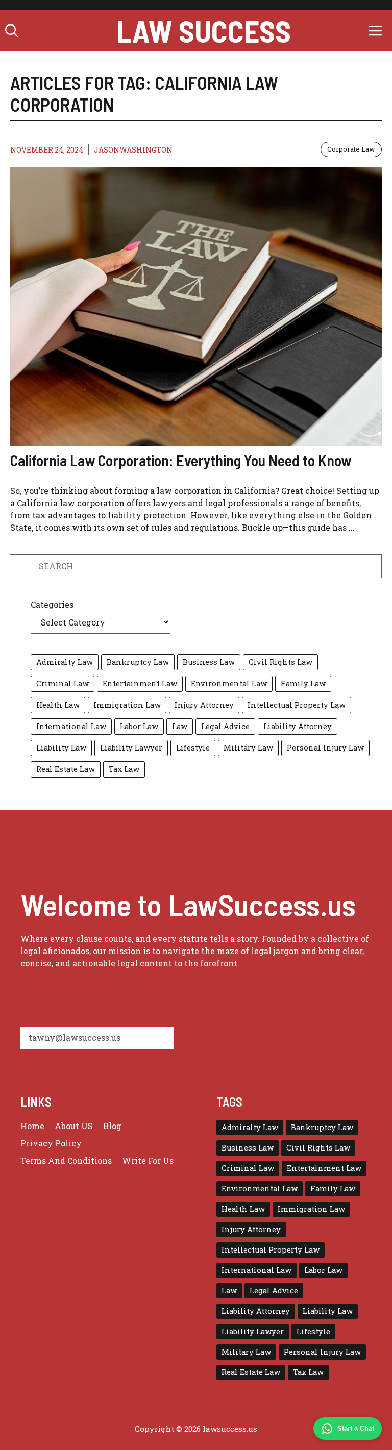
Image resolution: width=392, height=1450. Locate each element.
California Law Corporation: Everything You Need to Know (180, 460)
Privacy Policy (51, 1143)
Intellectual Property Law (297, 705)
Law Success (203, 30)
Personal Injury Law (325, 748)
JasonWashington (133, 150)
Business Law (209, 662)
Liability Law (61, 748)
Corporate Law (351, 149)
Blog (112, 1125)
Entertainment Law (140, 683)
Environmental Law (229, 683)
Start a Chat (355, 1428)
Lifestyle (193, 748)
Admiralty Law (64, 662)
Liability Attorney (297, 726)
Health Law (58, 705)
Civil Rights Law (280, 662)
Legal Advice (225, 726)
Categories (52, 604)
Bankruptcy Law (138, 662)
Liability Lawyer (131, 748)
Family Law (303, 683)
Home (32, 1125)
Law (179, 726)
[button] (11, 30)
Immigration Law (127, 705)
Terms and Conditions (66, 1160)
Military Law (248, 748)
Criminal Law (62, 683)
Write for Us (148, 1160)
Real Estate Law (65, 769)
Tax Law (124, 769)
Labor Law (139, 726)
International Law (71, 726)
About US (74, 1125)
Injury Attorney (204, 705)
